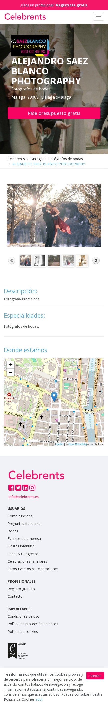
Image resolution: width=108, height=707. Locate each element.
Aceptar (95, 676)
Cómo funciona (20, 516)
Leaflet (59, 444)
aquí (39, 699)
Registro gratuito (21, 588)
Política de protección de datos (33, 623)
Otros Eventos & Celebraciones (33, 568)
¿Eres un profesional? (54, 5)
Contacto (15, 596)
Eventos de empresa (24, 538)
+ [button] (10, 365)
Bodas (13, 531)
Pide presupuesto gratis (54, 113)
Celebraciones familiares (27, 561)
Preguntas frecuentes (25, 523)
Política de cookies (23, 631)
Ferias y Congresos (23, 553)
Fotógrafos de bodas (65, 158)
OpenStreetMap (78, 444)
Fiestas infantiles (21, 546)
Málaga (37, 158)
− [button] (10, 372)
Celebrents (16, 158)
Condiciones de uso (23, 616)
